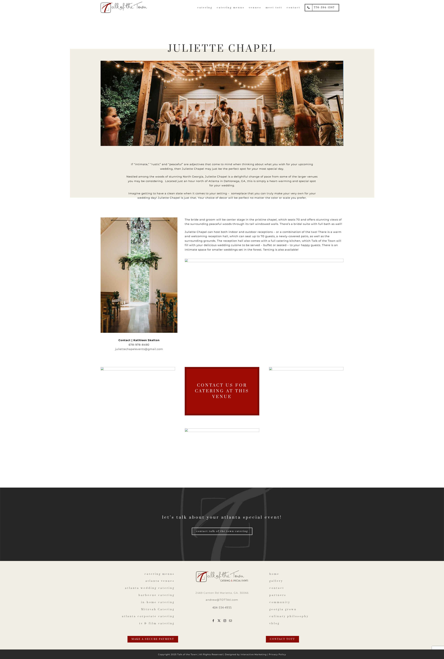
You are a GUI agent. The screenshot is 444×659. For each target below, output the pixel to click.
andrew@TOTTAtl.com (222, 599)
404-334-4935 (222, 608)
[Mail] (230, 620)
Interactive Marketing (254, 654)
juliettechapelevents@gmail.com (139, 349)
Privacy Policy (277, 654)
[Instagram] (224, 620)
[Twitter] (219, 620)
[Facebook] (213, 620)
